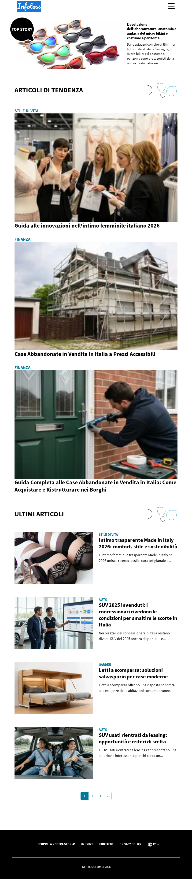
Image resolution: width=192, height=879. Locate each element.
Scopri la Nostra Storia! (56, 844)
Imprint (87, 844)
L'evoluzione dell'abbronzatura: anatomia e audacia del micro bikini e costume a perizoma (151, 31)
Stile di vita (26, 110)
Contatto (106, 844)
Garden (105, 664)
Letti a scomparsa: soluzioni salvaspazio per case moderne (133, 673)
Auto (103, 599)
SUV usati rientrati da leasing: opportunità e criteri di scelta (133, 738)
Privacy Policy (130, 844)
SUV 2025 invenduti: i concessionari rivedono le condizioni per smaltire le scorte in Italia (138, 615)
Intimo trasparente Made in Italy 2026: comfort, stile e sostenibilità (138, 543)
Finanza (22, 239)
